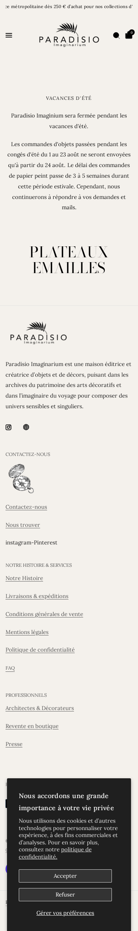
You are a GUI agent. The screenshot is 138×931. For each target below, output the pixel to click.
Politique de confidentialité (40, 649)
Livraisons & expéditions (37, 596)
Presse (14, 743)
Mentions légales (27, 631)
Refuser (65, 894)
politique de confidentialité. (55, 853)
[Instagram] (14, 427)
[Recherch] (116, 35)
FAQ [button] (10, 668)
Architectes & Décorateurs (40, 707)
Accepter (65, 875)
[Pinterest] (31, 427)
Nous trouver (23, 524)
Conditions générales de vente (44, 614)
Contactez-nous (26, 506)
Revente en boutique (32, 725)
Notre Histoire (24, 578)
